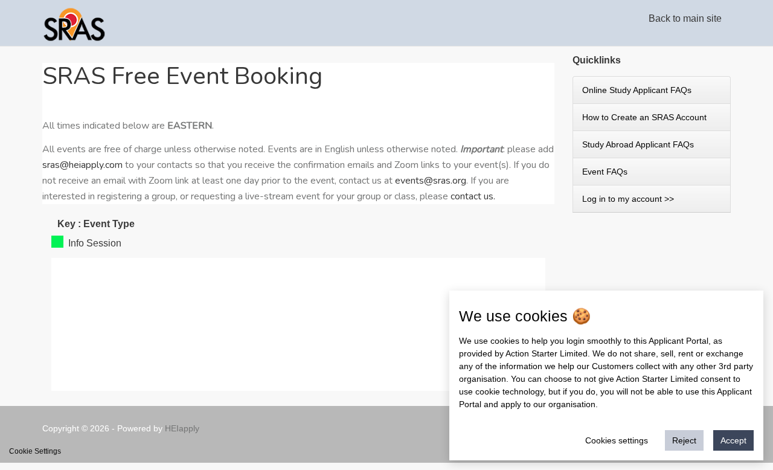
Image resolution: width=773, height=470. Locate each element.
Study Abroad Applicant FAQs (638, 144)
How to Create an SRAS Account (644, 117)
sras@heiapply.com (82, 165)
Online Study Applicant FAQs (636, 90)
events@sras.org (430, 180)
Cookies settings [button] (616, 440)
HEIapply (182, 428)
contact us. (473, 196)
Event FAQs (604, 171)
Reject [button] (684, 440)
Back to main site (685, 19)
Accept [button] (733, 440)
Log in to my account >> (628, 199)
